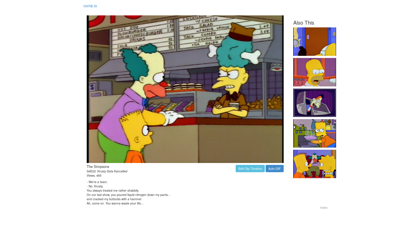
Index (324, 207)
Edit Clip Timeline (250, 168)
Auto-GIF (274, 168)
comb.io (90, 5)
